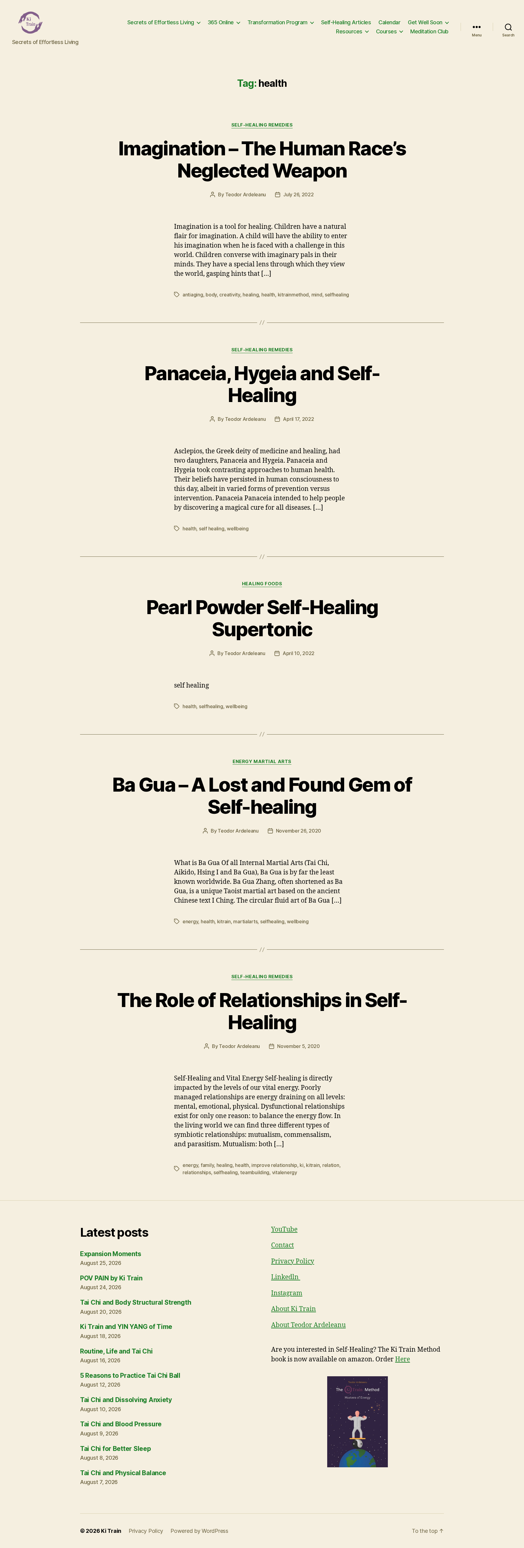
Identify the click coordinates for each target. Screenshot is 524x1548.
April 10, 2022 (298, 653)
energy (190, 921)
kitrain (224, 921)
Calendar (389, 22)
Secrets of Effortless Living (160, 22)
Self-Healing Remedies (262, 125)
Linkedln (285, 1277)
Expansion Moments (110, 1254)
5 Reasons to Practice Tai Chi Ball (130, 1375)
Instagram (286, 1293)
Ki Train (111, 1531)
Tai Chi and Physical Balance (123, 1473)
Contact (282, 1245)
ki (301, 1165)
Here (402, 1359)
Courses (386, 31)
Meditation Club (429, 31)
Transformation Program (277, 22)
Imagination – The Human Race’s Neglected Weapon (262, 159)
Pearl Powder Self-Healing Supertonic (262, 618)
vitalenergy (284, 1172)
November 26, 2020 (298, 831)
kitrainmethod (293, 295)
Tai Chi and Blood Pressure (121, 1424)
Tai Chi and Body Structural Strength (135, 1302)
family (207, 1165)
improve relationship (274, 1165)
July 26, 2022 (298, 194)
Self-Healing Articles (346, 22)
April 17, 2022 (298, 419)
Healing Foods (262, 583)
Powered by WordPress (199, 1531)
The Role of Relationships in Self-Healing (262, 1011)
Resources (349, 31)
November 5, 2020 (298, 1046)
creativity (229, 295)
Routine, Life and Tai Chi (116, 1351)
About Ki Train (293, 1309)
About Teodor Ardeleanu (308, 1325)
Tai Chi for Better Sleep (115, 1448)
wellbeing (238, 529)
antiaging (193, 295)
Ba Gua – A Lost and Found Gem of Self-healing (262, 795)
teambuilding (254, 1172)
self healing (211, 529)
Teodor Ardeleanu (245, 194)
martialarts (245, 921)
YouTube (284, 1229)
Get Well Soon (425, 22)
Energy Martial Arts (262, 761)
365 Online (221, 22)
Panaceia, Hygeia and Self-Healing (262, 384)
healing (251, 295)
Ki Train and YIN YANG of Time (126, 1326)
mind (316, 295)
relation (330, 1165)
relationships (197, 1172)
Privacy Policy (292, 1261)
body (211, 295)
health (268, 295)
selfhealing (337, 295)
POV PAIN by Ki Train (111, 1278)
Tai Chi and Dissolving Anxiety (126, 1400)
